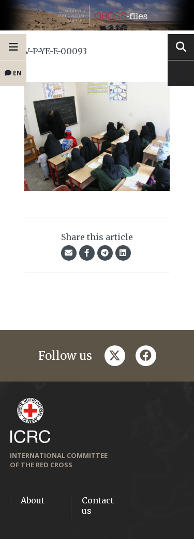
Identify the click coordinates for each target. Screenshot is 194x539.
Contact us (98, 505)
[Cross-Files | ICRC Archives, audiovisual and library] (97, 15)
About (32, 500)
